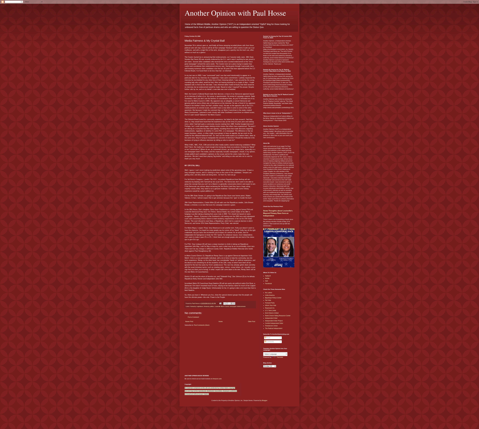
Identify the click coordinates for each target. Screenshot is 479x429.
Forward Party (270, 303)
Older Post (251, 321)
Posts (268, 338)
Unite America (270, 295)
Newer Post (189, 321)
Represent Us (269, 308)
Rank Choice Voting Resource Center (278, 316)
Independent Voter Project (274, 321)
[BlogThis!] (227, 303)
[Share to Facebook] (231, 303)
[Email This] (224, 303)
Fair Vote (268, 300)
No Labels (268, 293)
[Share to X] (229, 303)
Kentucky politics (209, 306)
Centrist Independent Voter (274, 323)
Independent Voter (271, 318)
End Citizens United (272, 313)
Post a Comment (193, 317)
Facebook (268, 283)
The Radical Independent (273, 328)
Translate (280, 357)
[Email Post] (220, 303)
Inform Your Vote (270, 305)
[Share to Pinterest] (234, 303)
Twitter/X (268, 276)
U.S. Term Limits (270, 310)
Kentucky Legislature (196, 306)
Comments (270, 342)
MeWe (267, 278)
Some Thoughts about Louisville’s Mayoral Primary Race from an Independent (278, 213)
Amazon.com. (217, 379)
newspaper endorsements (238, 306)
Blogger (264, 400)
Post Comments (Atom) (201, 325)
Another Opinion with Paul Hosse (235, 13)
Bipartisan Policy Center (273, 298)
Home (221, 321)
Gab (266, 281)
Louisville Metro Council (222, 306)
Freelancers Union (271, 326)
